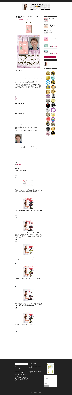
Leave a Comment (26, 19)
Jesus (22, 376)
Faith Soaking (25, 372)
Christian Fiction (21, 371)
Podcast (17, 377)
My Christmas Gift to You (53, 18)
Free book (20, 374)
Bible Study (17, 370)
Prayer (18, 377)
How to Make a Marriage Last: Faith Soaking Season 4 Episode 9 (28, 210)
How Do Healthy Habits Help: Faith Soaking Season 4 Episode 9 (28, 232)
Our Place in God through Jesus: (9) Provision (52, 31)
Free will (22, 374)
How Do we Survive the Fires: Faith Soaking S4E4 (25, 324)
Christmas (24, 371)
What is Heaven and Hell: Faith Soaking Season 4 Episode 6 (27, 278)
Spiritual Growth (17, 378)
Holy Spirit (17, 376)
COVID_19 (27, 371)
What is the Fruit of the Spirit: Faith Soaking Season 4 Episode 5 (28, 301)
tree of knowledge (20, 378)
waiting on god (17, 379)
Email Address (46, 378)
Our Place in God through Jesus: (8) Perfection (52, 25)
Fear (16, 374)
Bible (15, 370)
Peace (15, 377)
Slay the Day (25, 377)
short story (23, 377)
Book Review (20, 370)
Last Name (45, 383)
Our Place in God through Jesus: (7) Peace (53, 44)
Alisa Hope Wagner (18, 368)
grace (25, 374)
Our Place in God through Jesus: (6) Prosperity (52, 51)
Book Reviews (19, 164)
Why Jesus (24, 379)
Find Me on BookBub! (19, 188)
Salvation (20, 377)
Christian (19, 371)
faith (22, 372)
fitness (18, 374)
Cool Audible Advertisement (21, 170)
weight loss (21, 379)
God (24, 374)
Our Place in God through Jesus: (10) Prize (53, 38)
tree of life (23, 378)
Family (15, 374)
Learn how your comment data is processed (31, 357)
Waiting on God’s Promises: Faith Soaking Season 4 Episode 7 (27, 256)
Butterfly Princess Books (24, 370)
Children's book (16, 371)
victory (25, 378)
